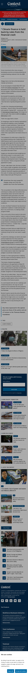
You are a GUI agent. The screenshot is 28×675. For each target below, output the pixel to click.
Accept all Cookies (21, 671)
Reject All (10, 671)
